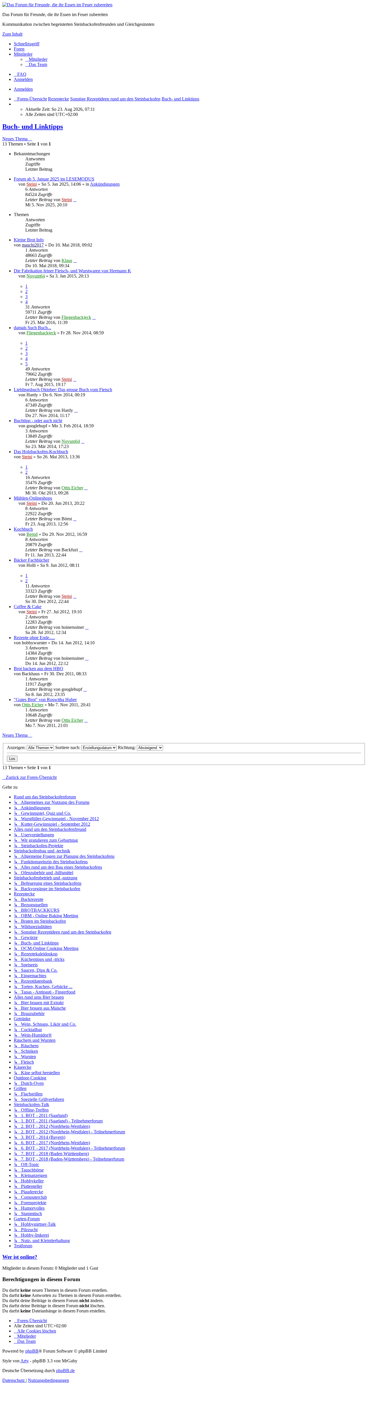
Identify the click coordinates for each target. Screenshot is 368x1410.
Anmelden (23, 89)
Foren (19, 48)
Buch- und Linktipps (32, 126)
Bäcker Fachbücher (31, 560)
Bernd (32, 534)
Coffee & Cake (27, 606)
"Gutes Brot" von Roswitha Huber (45, 699)
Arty (24, 1360)
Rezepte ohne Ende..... (34, 637)
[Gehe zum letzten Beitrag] (74, 199)
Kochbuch (23, 529)
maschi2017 (33, 245)
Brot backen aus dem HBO (38, 668)
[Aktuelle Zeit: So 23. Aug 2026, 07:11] (15, 104)
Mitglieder (23, 54)
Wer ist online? (19, 1257)
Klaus (67, 260)
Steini (31, 184)
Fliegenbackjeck (76, 317)
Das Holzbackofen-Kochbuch (41, 451)
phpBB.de (65, 1370)
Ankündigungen (105, 184)
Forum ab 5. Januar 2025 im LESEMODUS (54, 179)
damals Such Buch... (32, 327)
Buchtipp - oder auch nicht (38, 420)
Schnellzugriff (26, 43)
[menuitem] (36, 59)
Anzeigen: (17, 747)
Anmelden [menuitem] (23, 79)
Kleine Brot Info (29, 239)
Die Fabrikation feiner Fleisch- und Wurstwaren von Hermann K (72, 270)
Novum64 (35, 276)
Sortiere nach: (68, 747)
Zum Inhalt (12, 34)
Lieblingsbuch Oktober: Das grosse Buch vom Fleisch (63, 389)
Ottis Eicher (72, 487)
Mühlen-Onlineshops (33, 498)
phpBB (32, 1351)
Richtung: (127, 747)
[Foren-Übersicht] (57, 4)
